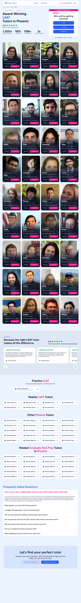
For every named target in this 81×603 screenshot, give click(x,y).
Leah (25, 258)
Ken (5, 314)
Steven (26, 201)
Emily (44, 173)
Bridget (7, 286)
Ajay (6, 175)
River (44, 286)
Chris (25, 286)
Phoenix (11, 7)
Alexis (44, 88)
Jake (63, 144)
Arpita (25, 314)
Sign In (75, 3)
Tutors (4, 7)
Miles (6, 144)
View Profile (7, 66)
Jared (6, 116)
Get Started (15, 66)
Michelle (45, 258)
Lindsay (26, 173)
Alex (5, 59)
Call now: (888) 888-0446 (66, 3)
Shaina (64, 201)
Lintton (64, 286)
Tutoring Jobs (44, 3)
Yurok (63, 173)
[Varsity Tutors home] (10, 3)
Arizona (7, 7)
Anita (63, 59)
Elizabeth (27, 59)
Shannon (65, 88)
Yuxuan (64, 116)
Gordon (45, 229)
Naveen (26, 88)
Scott (6, 229)
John (44, 314)
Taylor (64, 258)
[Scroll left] (5, 367)
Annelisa (7, 201)
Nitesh (64, 314)
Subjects (36, 3)
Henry (6, 258)
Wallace (45, 116)
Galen (44, 201)
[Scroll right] (75, 367)
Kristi (63, 229)
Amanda (45, 144)
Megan (45, 59)
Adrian (6, 88)
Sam (25, 229)
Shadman (27, 116)
